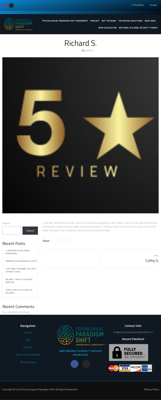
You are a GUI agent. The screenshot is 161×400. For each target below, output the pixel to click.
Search (6, 223)
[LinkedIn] (68, 241)
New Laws (150, 20)
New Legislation (107, 27)
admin (89, 50)
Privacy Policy (151, 389)
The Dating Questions (130, 20)
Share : (46, 240)
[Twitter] (61, 241)
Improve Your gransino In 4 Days (21, 261)
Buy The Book (109, 20)
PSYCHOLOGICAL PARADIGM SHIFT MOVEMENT (65, 20)
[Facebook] (5, 5)
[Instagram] (11, 5)
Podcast (95, 20)
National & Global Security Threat (138, 27)
